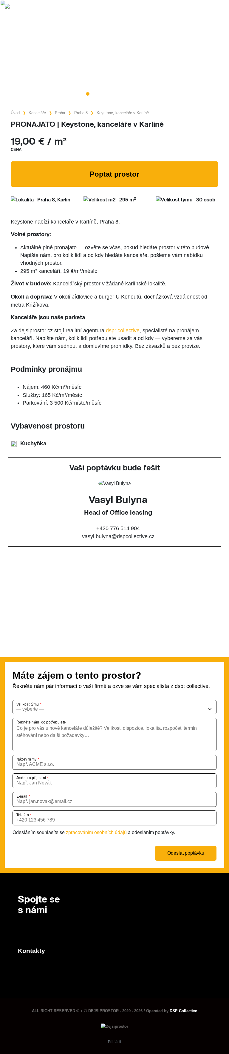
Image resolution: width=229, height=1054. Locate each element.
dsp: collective (123, 331)
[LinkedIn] (21, 931)
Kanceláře (37, 113)
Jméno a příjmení (31, 778)
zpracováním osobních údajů (96, 832)
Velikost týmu (27, 704)
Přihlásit (114, 1042)
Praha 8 (81, 113)
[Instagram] (32, 931)
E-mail (21, 796)
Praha (60, 113)
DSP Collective (183, 1011)
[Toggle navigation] (218, 8)
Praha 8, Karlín (53, 200)
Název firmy (26, 759)
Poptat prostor (114, 174)
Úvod (15, 113)
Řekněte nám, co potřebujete (41, 722)
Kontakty (31, 950)
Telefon (22, 815)
